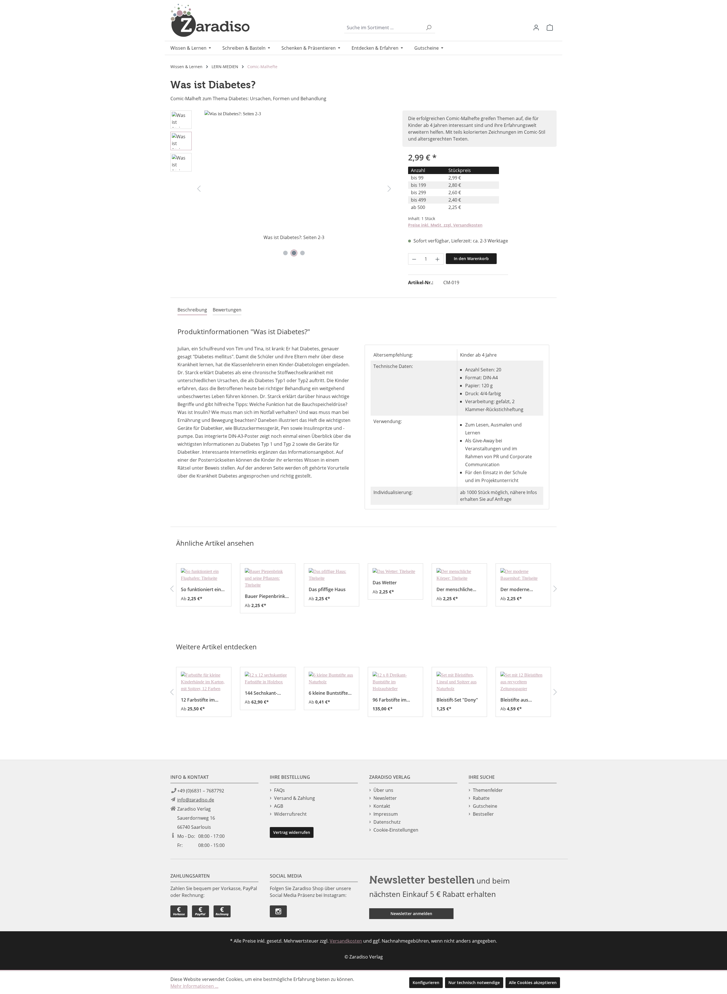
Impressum (385, 814)
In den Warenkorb (471, 258)
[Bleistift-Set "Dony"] (459, 682)
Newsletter (385, 798)
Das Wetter (385, 582)
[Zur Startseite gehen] (210, 20)
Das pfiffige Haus (327, 589)
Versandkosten (346, 941)
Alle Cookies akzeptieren (533, 982)
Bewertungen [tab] (227, 310)
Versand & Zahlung (294, 798)
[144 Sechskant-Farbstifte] (268, 678)
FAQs (279, 790)
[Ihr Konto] (536, 27)
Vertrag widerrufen (291, 832)
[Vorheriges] (199, 188)
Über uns (383, 790)
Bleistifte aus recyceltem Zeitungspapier (516, 700)
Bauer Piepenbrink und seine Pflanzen (265, 596)
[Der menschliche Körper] (459, 575)
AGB (278, 806)
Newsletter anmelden (411, 913)
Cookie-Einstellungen (395, 830)
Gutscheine (485, 806)
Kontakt (381, 806)
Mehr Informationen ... (194, 986)
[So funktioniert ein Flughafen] (204, 575)
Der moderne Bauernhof (514, 589)
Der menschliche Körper (454, 589)
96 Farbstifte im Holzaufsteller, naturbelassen (389, 700)
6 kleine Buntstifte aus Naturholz (328, 693)
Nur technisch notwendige (474, 982)
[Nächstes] (389, 188)
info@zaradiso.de (195, 800)
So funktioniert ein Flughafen (201, 589)
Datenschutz (386, 822)
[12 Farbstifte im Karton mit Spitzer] (204, 682)
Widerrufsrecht (290, 814)
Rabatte (481, 798)
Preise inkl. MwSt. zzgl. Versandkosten (445, 225)
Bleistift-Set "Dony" (457, 700)
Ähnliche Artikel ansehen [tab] (215, 543)
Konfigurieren (426, 982)
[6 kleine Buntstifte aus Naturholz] (331, 678)
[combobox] (383, 27)
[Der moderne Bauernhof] (523, 575)
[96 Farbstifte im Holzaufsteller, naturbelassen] (395, 682)
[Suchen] (428, 27)
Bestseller (483, 814)
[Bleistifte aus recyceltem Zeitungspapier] (523, 682)
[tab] (192, 310)
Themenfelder (488, 790)
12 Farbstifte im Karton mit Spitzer (200, 700)
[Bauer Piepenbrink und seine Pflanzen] (268, 578)
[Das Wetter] (395, 571)
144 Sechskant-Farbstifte (261, 693)
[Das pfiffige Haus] (331, 575)
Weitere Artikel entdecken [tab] (216, 646)
